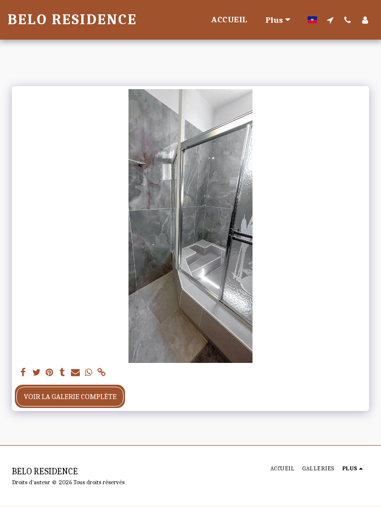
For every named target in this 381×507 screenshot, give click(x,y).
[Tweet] (36, 373)
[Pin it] (49, 373)
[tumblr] (62, 373)
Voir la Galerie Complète (70, 396)
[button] (330, 19)
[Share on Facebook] (23, 373)
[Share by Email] (75, 373)
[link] (101, 373)
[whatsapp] (88, 373)
